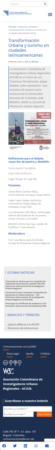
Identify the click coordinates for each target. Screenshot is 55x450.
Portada (12, 26)
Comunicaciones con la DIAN (19, 346)
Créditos (45, 353)
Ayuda (29, 353)
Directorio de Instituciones (23, 328)
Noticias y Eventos (28, 26)
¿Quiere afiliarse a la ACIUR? (23, 324)
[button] (50, 14)
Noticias (35, 61)
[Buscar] (45, 4)
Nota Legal (13, 353)
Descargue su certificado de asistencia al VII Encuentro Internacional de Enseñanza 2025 (25, 304)
